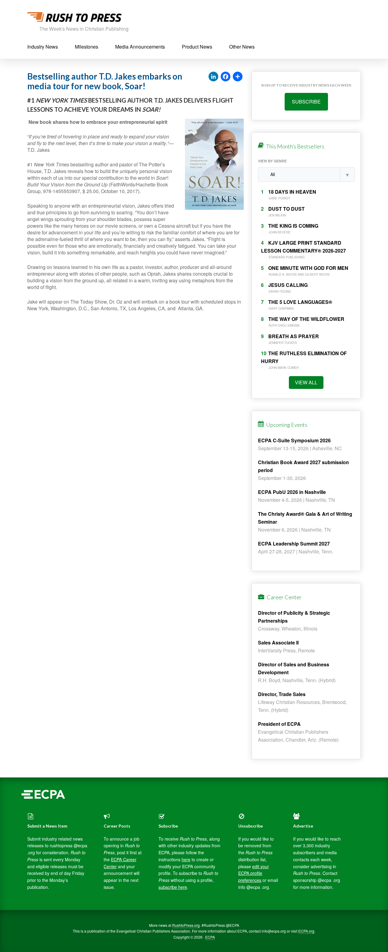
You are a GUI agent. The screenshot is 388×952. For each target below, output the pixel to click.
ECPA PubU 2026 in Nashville (292, 491)
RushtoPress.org (186, 925)
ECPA (210, 937)
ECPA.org (306, 930)
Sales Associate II (278, 642)
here (186, 859)
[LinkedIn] (213, 77)
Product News (197, 46)
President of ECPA (279, 723)
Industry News (42, 46)
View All (306, 382)
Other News (242, 46)
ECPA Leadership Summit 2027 (294, 543)
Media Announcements (140, 46)
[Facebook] (225, 77)
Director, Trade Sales (282, 694)
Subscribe (306, 101)
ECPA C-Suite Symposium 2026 (294, 440)
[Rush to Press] (74, 18)
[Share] (238, 77)
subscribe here (173, 887)
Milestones (86, 46)
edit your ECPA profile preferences (253, 873)
